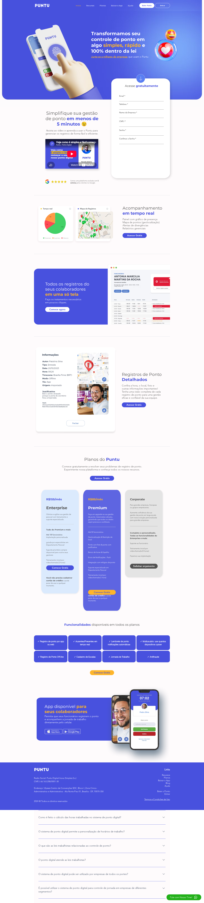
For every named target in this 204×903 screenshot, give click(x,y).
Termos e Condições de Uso (157, 799)
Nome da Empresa (127, 112)
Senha (122, 130)
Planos (167, 777)
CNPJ (121, 121)
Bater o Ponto (163, 791)
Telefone (123, 104)
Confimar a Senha (127, 139)
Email (121, 96)
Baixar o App (164, 780)
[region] (50, 642)
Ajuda (167, 786)
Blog (168, 783)
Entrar (167, 794)
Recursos (166, 775)
